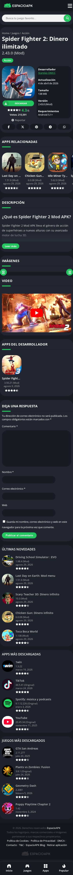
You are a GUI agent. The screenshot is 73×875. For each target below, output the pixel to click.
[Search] (67, 18)
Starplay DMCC (46, 73)
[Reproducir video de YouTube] (36, 313)
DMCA (61, 840)
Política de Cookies (18, 840)
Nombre (8, 472)
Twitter (22, 127)
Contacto (11, 845)
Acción (25, 33)
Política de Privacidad (43, 840)
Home (5, 33)
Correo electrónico (13, 488)
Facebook (8, 127)
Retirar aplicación (57, 845)
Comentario (10, 426)
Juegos (15, 33)
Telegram (50, 127)
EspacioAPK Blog (35, 845)
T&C (21, 845)
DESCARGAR (21, 103)
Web (4, 505)
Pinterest (36, 127)
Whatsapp (64, 127)
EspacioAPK (53, 828)
